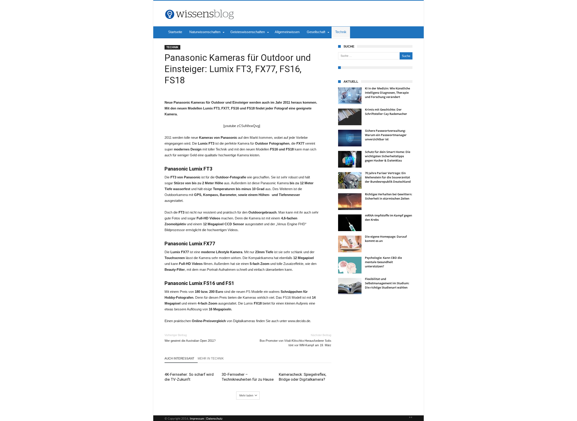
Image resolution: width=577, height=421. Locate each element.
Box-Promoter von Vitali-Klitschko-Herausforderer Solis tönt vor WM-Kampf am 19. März (295, 340)
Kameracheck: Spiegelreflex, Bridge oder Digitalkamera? (302, 377)
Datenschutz (214, 418)
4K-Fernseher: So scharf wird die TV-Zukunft (189, 377)
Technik (172, 47)
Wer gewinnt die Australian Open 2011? (190, 338)
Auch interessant (179, 358)
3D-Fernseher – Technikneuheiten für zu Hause (248, 377)
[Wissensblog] (199, 7)
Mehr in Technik (211, 358)
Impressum (197, 418)
